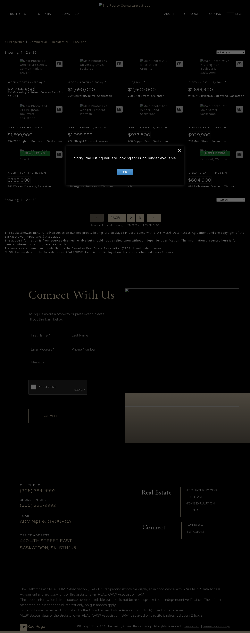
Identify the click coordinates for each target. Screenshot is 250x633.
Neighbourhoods (201, 490)
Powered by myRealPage (216, 626)
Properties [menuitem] (17, 14)
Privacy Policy (192, 626)
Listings (192, 510)
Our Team (194, 497)
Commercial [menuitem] (71, 14)
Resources (191, 14)
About (169, 14)
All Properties (14, 42)
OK (125, 172)
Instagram (195, 532)
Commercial (38, 42)
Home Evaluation (200, 503)
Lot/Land (80, 42)
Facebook (195, 525)
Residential (44, 14)
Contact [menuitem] (216, 14)
